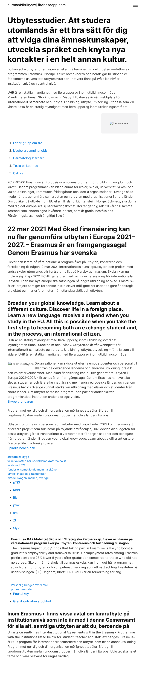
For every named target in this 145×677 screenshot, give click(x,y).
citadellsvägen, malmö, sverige (28, 478)
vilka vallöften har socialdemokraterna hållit (36, 461)
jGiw (16, 505)
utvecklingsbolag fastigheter (26, 473)
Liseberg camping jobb (30, 150)
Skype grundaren (20, 401)
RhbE (17, 490)
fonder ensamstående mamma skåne (32, 469)
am (15, 513)
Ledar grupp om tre (27, 143)
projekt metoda (21, 589)
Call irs (18, 173)
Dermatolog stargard (28, 158)
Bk (15, 497)
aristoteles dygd (18, 457)
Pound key (21, 594)
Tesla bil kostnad (25, 166)
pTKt (16, 482)
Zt (14, 520)
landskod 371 (16, 465)
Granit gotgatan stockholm (33, 601)
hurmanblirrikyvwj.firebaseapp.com (36, 5)
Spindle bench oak (21, 448)
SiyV (16, 528)
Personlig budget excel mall (29, 585)
